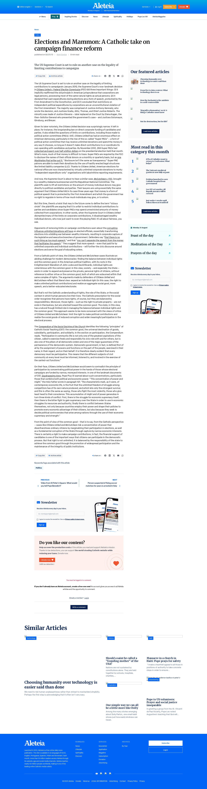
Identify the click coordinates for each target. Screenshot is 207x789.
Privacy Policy (133, 781)
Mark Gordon (62, 54)
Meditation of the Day (147, 244)
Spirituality (118, 16)
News (95, 16)
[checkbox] (37, 519)
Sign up (41, 525)
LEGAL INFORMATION (99, 781)
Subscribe (168, 7)
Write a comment (79, 607)
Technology (31, 638)
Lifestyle (105, 16)
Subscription (103, 756)
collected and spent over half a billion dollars (56, 151)
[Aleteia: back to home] (103, 5)
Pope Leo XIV (143, 16)
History (111, 638)
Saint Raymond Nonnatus (111, 11)
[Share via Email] (118, 76)
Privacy (142, 781)
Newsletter (103, 746)
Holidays (130, 16)
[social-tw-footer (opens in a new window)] (106, 773)
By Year (125, 746)
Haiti (150, 638)
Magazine (102, 753)
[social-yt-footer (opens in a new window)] (97, 773)
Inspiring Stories (71, 16)
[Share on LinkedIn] (110, 76)
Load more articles (150, 131)
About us (86, 781)
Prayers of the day (144, 253)
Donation (102, 759)
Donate (182, 7)
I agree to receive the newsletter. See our (61, 519)
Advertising (103, 763)
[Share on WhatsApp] (123, 76)
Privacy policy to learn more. (74, 519)
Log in (159, 7)
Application (103, 749)
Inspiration (112, 685)
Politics (39, 468)
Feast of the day (142, 235)
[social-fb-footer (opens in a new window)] (101, 773)
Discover (85, 16)
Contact (123, 781)
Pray (53, 16)
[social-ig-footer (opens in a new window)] (110, 773)
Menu (43, 16)
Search (50, 7)
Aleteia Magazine (158, 16)
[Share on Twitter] (114, 76)
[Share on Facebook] (105, 76)
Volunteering (153, 680)
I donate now (46, 560)
